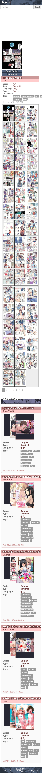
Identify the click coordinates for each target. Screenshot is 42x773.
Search (37, 7)
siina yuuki (8, 411)
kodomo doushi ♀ (27, 610)
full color (16, 96)
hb (4, 81)
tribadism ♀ (17, 99)
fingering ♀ (35, 522)
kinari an (7, 480)
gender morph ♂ (26, 607)
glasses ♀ (24, 457)
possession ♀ (25, 463)
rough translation (27, 538)
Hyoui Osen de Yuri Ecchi (18, 408)
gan (5, 701)
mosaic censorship (27, 681)
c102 (22, 741)
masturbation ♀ (26, 460)
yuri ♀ (25, 99)
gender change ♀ (27, 528)
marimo (6, 555)
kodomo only (25, 613)
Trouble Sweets (12, 77)
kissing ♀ (24, 534)
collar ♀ (23, 669)
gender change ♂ (27, 96)
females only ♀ (26, 451)
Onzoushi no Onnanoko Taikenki (22, 476)
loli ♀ (37, 96)
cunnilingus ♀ (25, 519)
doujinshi (17, 86)
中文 (15, 89)
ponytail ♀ (24, 753)
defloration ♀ (25, 522)
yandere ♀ (34, 684)
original (16, 91)
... (31, 541)
